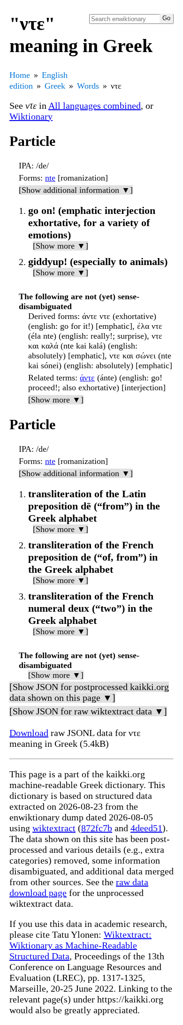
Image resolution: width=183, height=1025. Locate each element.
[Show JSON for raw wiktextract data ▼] (88, 711)
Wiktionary (31, 116)
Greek (55, 86)
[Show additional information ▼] (76, 190)
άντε (87, 377)
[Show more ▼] (60, 246)
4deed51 (146, 828)
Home (19, 75)
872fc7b (96, 828)
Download (28, 733)
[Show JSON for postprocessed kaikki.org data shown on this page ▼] (89, 692)
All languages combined (94, 105)
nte (50, 177)
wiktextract (54, 828)
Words (88, 86)
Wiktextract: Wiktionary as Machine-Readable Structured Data (80, 945)
